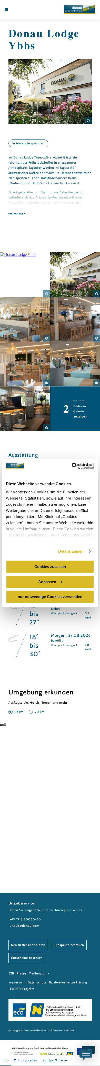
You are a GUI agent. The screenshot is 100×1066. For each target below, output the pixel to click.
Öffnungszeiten (25, 1060)
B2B (11, 973)
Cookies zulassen (50, 566)
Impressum (16, 982)
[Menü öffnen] (6, 9)
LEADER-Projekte (21, 989)
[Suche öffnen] (26, 9)
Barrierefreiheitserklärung (68, 982)
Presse (21, 973)
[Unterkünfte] (14, 9)
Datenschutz (36, 982)
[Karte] (18, 9)
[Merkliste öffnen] (22, 9)
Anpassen (47, 582)
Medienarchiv (39, 973)
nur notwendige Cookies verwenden (50, 596)
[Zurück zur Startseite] (79, 9)
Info (6, 1060)
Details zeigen (71, 551)
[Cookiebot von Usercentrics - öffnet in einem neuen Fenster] (72, 466)
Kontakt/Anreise (55, 1060)
